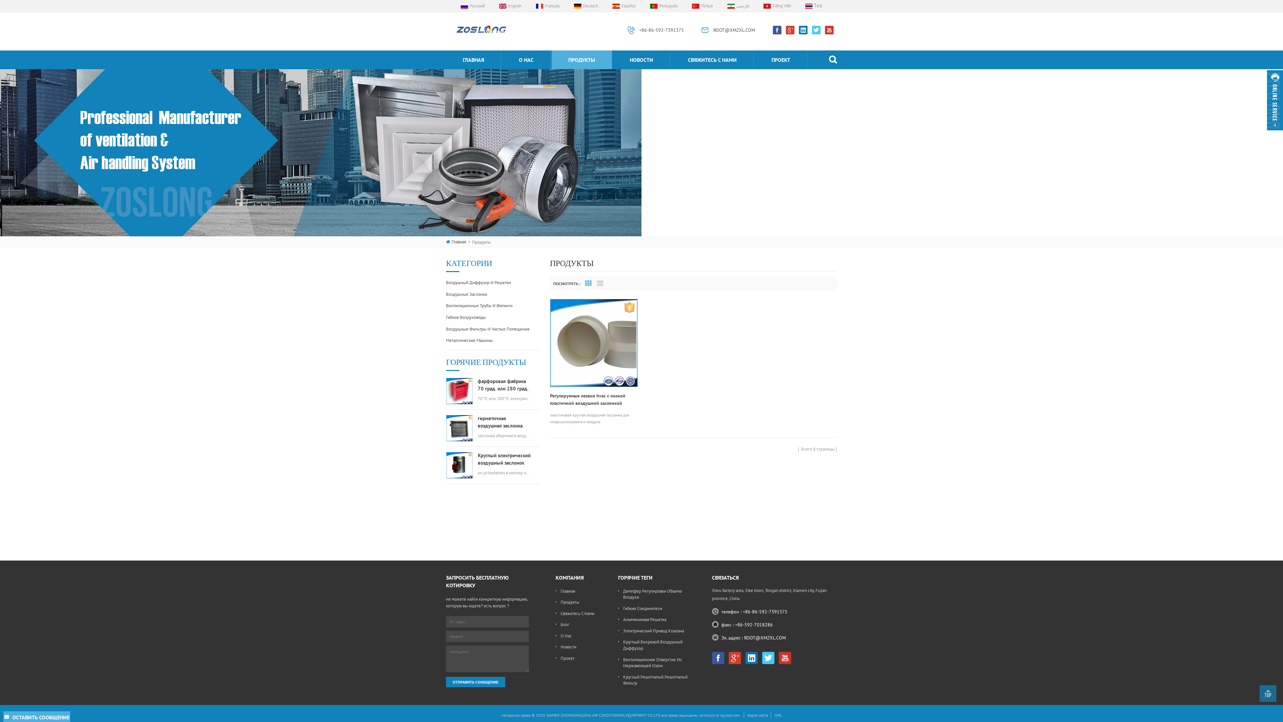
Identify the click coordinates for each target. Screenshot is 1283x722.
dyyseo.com (730, 715)
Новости (641, 59)
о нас (526, 59)
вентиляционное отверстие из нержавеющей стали (652, 663)
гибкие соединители (642, 608)
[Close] (1275, 133)
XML (778, 715)
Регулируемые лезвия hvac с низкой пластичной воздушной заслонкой (587, 399)
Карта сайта (757, 715)
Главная (473, 59)
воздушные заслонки (466, 294)
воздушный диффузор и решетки (478, 282)
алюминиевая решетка (644, 619)
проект (780, 59)
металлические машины (469, 340)
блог (565, 624)
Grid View (588, 283)
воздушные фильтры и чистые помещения (487, 329)
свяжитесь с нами (712, 59)
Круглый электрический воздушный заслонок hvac (504, 459)
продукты (581, 59)
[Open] (1275, 100)
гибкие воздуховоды (466, 317)
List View (600, 283)
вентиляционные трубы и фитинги (479, 306)
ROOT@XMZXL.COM (734, 30)
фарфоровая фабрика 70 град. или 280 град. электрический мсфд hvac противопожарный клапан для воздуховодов (504, 385)
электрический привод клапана (653, 631)
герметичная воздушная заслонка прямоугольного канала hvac (504, 422)
